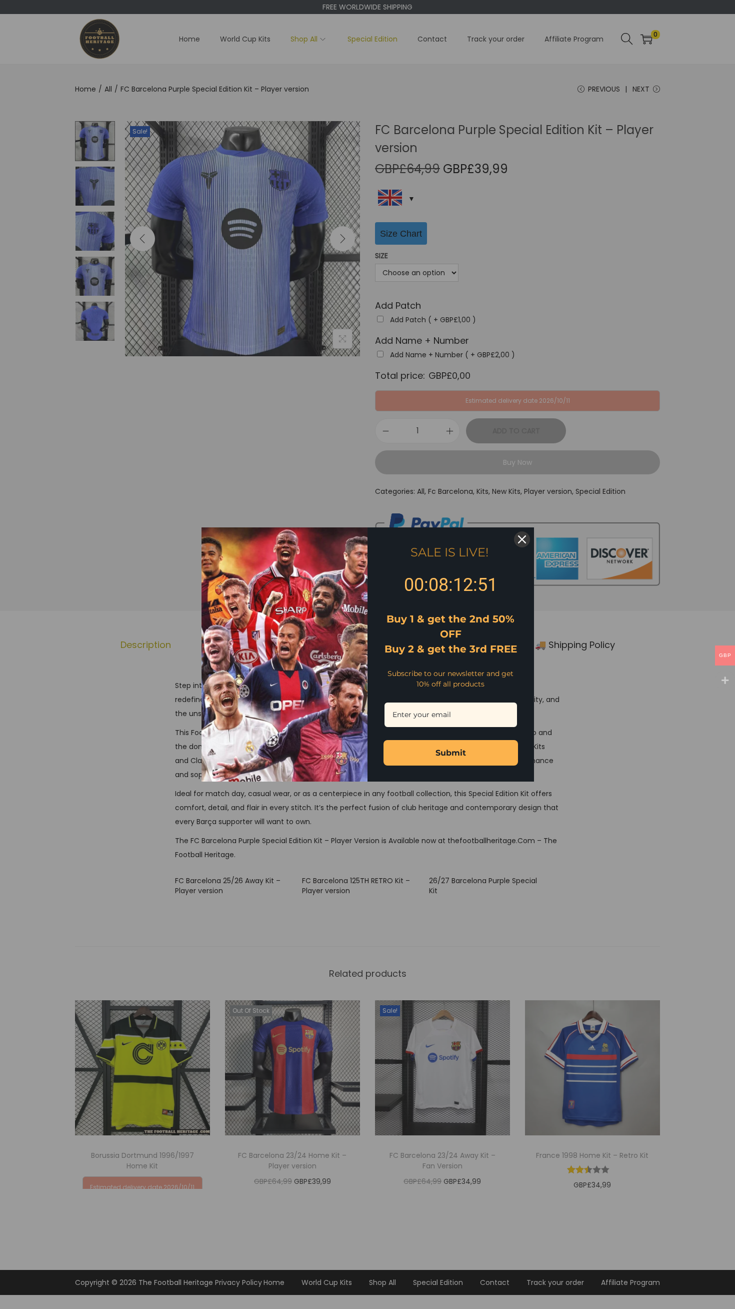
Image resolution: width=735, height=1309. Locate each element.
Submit (451, 753)
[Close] (522, 539)
